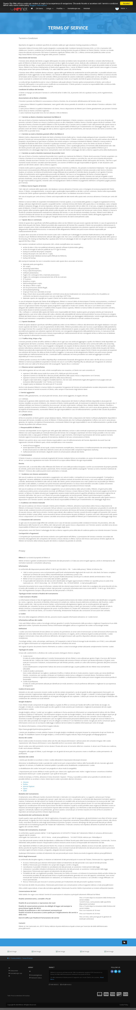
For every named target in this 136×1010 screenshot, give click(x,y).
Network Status (36, 978)
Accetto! (126, 3)
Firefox (25, 784)
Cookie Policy (124, 1005)
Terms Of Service (27, 958)
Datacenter (14, 971)
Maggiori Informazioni (38, 5)
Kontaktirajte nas (16, 973)
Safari (25, 791)
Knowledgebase (36, 975)
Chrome (25, 782)
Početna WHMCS (16, 958)
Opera (25, 789)
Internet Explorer (28, 786)
